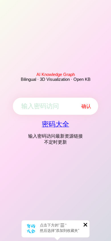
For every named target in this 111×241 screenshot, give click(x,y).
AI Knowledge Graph (55, 74)
